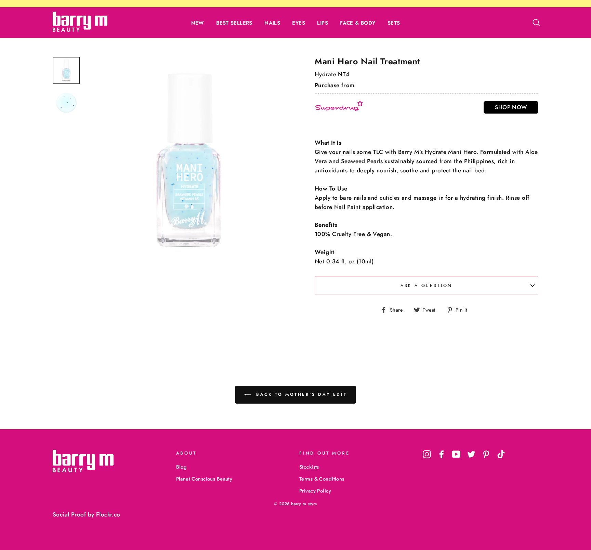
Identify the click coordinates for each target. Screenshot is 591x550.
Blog (181, 466)
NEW (197, 23)
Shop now (511, 107)
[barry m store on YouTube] (456, 454)
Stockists (309, 466)
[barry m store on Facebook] (441, 454)
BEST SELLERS (234, 23)
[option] (188, 160)
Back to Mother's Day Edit (300, 394)
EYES (298, 23)
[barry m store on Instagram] (427, 454)
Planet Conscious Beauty (204, 478)
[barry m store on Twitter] (471, 454)
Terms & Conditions (321, 478)
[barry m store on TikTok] (501, 454)
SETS (394, 23)
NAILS (272, 23)
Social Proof (69, 514)
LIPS (322, 23)
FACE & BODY (357, 23)
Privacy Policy (315, 490)
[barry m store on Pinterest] (486, 454)
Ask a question (426, 285)
